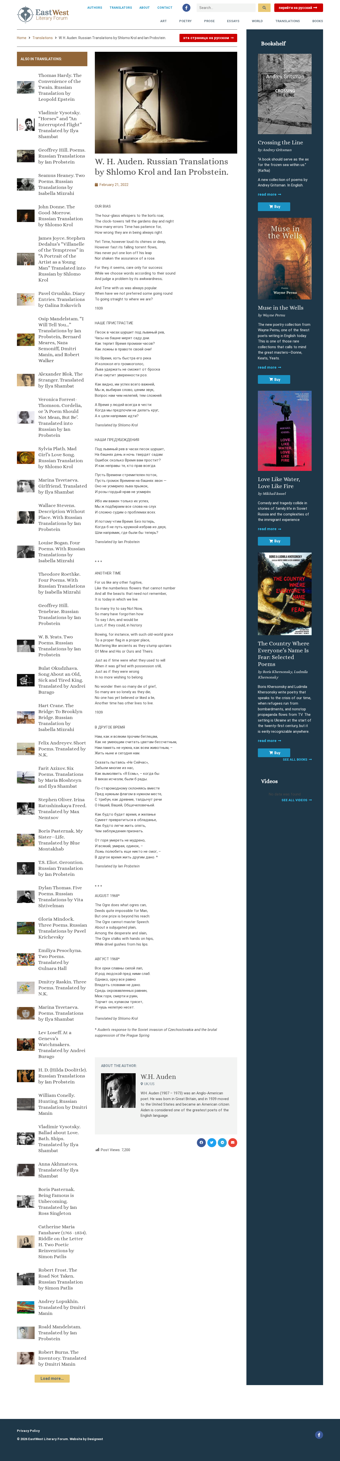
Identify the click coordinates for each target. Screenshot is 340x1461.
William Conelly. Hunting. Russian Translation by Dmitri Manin (62, 1104)
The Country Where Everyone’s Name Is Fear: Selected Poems (283, 653)
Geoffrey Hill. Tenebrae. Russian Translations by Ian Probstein (59, 614)
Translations (287, 21)
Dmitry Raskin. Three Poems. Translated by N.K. (62, 988)
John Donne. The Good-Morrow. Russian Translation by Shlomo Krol (60, 215)
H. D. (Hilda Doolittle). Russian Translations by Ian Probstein (62, 1076)
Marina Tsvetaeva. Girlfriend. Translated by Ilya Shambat (62, 486)
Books (317, 21)
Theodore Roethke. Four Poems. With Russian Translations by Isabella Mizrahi (61, 583)
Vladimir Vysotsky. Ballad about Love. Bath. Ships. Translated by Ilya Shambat (59, 1138)
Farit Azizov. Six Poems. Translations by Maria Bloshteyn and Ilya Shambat (60, 777)
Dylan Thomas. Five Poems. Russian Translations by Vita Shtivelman (60, 896)
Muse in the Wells (280, 307)
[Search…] (226, 7)
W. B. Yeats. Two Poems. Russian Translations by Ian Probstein (59, 646)
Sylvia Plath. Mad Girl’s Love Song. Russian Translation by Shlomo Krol (60, 457)
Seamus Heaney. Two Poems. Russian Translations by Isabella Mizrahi (61, 184)
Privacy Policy (28, 1431)
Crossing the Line (280, 142)
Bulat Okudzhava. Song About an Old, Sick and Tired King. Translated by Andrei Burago (61, 680)
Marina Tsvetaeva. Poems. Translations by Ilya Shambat (60, 1013)
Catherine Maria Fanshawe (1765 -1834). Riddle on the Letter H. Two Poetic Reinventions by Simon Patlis (62, 1241)
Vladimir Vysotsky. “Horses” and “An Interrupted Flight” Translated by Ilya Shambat (60, 124)
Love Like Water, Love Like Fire (279, 482)
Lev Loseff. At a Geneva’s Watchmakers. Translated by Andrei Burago (61, 1044)
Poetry (185, 21)
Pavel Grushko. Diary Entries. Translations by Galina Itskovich (61, 299)
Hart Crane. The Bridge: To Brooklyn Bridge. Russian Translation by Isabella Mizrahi (60, 717)
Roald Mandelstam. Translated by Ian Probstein (59, 1333)
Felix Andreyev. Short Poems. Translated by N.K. (62, 749)
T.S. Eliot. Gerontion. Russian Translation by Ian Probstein (60, 868)
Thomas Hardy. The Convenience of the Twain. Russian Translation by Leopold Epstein (60, 87)
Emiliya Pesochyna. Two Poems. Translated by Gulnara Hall (60, 959)
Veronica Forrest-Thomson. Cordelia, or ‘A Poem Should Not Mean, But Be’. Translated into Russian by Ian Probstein (60, 417)
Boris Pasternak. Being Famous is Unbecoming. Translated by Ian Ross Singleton (57, 1201)
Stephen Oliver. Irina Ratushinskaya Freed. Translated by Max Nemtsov (62, 808)
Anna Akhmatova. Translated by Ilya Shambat (58, 1170)
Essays (233, 21)
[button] (201, 1142)
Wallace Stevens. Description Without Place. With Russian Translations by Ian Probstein (61, 517)
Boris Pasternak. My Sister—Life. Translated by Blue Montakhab (60, 840)
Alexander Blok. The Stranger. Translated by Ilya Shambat (61, 380)
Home (21, 38)
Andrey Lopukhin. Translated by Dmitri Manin (61, 1307)
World (257, 21)
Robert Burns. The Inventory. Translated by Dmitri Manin (62, 1358)
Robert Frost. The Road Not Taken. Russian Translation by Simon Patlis (60, 1279)
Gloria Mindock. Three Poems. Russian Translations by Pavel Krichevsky (62, 928)
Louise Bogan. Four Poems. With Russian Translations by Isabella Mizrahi (61, 551)
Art (163, 21)
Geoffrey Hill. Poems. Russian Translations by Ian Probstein (61, 156)
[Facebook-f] (186, 8)
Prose (209, 21)
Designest (95, 1439)
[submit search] (264, 7)
